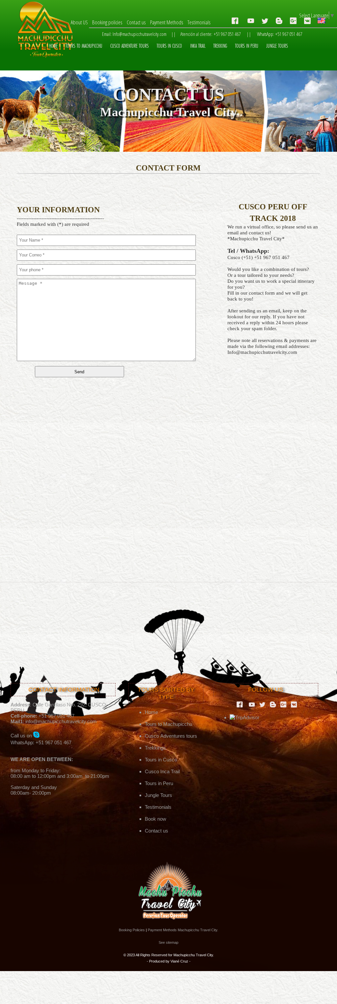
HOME (53, 46)
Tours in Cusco (161, 759)
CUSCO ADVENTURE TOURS (129, 46)
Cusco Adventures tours (171, 736)
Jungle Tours (158, 795)
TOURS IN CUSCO (169, 46)
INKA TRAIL (197, 46)
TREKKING (220, 46)
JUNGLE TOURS (277, 46)
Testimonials (199, 22)
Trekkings (155, 748)
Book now (155, 819)
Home (151, 712)
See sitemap (168, 942)
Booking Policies (132, 930)
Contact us (136, 22)
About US (79, 22)
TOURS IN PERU (246, 46)
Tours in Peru (159, 783)
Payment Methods (166, 22)
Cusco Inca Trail (162, 771)
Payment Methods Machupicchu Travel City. (183, 930)
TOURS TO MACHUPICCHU (83, 46)
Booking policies (107, 22)
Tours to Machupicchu (168, 724)
